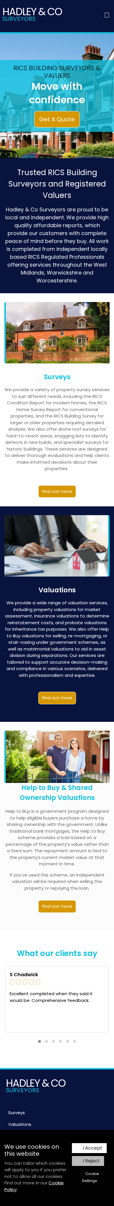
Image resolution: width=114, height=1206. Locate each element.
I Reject (91, 1160)
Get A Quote (57, 119)
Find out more (57, 491)
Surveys (16, 1113)
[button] (39, 1041)
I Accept (92, 1148)
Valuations (19, 1124)
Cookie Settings (90, 1177)
